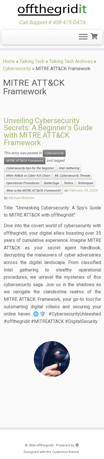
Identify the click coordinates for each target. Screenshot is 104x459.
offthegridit (44, 445)
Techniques (85, 183)
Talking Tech (32, 61)
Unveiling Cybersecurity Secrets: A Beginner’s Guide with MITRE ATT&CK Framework (48, 131)
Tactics (68, 183)
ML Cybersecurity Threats (72, 175)
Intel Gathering (69, 168)
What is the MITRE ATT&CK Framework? (33, 190)
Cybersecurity (17, 68)
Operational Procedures (22, 183)
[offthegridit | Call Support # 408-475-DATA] (52, 10)
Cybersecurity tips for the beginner (30, 168)
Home (9, 61)
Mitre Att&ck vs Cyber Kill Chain (28, 175)
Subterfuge (51, 183)
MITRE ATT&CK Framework (24, 160)
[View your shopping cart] (94, 35)
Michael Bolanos (21, 198)
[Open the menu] (83, 37)
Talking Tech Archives (71, 61)
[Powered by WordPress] (77, 444)
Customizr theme (65, 452)
